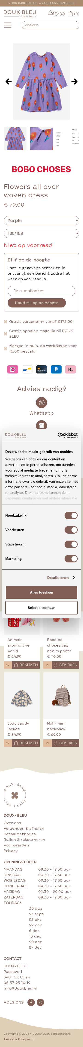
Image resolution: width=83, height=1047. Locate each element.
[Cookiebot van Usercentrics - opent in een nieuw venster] (58, 436)
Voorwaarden (16, 845)
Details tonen (58, 578)
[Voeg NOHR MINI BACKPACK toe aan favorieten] (47, 743)
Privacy (11, 851)
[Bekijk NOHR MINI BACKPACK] (61, 695)
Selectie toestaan (42, 608)
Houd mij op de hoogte (37, 303)
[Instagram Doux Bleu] (40, 1002)
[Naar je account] (50, 13)
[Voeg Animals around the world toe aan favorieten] (8, 665)
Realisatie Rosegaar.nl (19, 1039)
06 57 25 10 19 (17, 983)
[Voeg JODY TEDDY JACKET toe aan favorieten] (8, 743)
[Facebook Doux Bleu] (31, 1002)
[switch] (71, 530)
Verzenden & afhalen (24, 828)
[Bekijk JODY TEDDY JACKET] (22, 695)
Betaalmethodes (20, 834)
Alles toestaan (41, 592)
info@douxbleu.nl (20, 988)
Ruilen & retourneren (24, 839)
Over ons (12, 823)
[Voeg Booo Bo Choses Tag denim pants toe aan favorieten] (47, 665)
